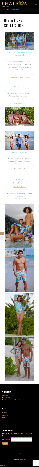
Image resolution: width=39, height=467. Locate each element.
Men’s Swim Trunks (20, 187)
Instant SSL (3, 465)
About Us (4, 412)
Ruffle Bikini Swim (19, 168)
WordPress (22, 459)
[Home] (4, 9)
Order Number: (6, 439)
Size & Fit (5, 415)
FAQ (3, 417)
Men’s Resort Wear (19, 103)
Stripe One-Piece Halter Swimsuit (19, 77)
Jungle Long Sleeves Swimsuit (19, 183)
